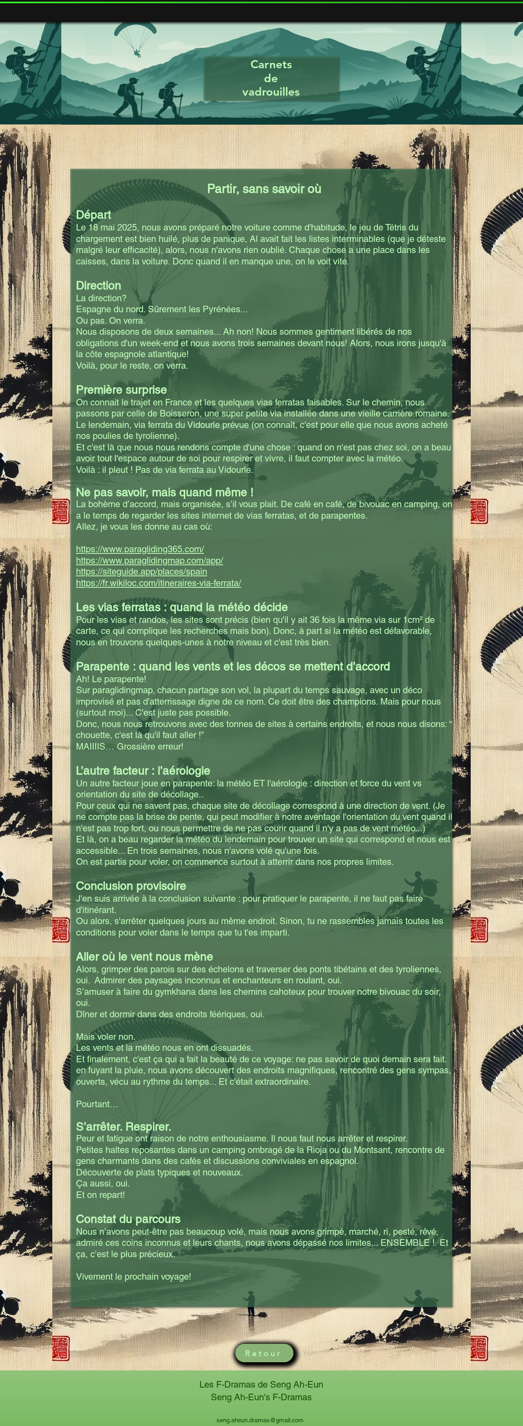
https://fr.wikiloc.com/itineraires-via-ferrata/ (158, 583)
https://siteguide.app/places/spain (141, 571)
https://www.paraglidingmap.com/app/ (149, 560)
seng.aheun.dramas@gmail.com (260, 1420)
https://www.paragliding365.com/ (140, 549)
